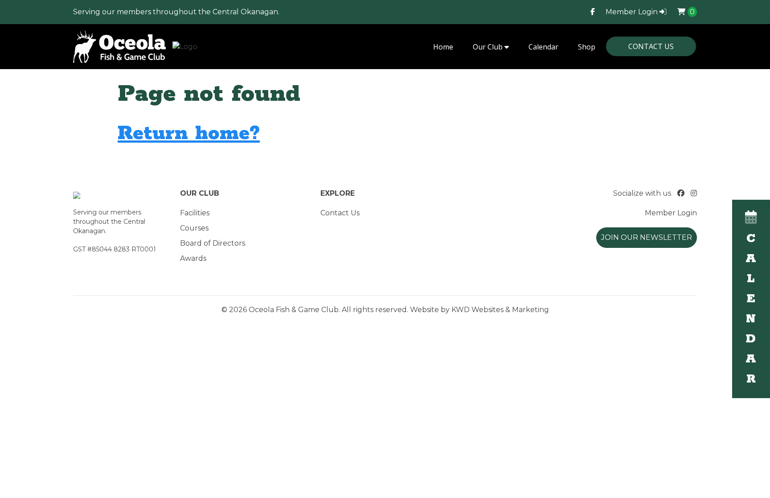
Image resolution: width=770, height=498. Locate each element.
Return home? (189, 133)
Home (443, 47)
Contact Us (651, 46)
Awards (193, 258)
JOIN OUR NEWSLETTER (646, 237)
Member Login (632, 12)
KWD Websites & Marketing (500, 309)
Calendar (543, 47)
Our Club (488, 47)
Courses (194, 228)
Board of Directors (212, 243)
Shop (586, 47)
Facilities (194, 213)
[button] (751, 299)
